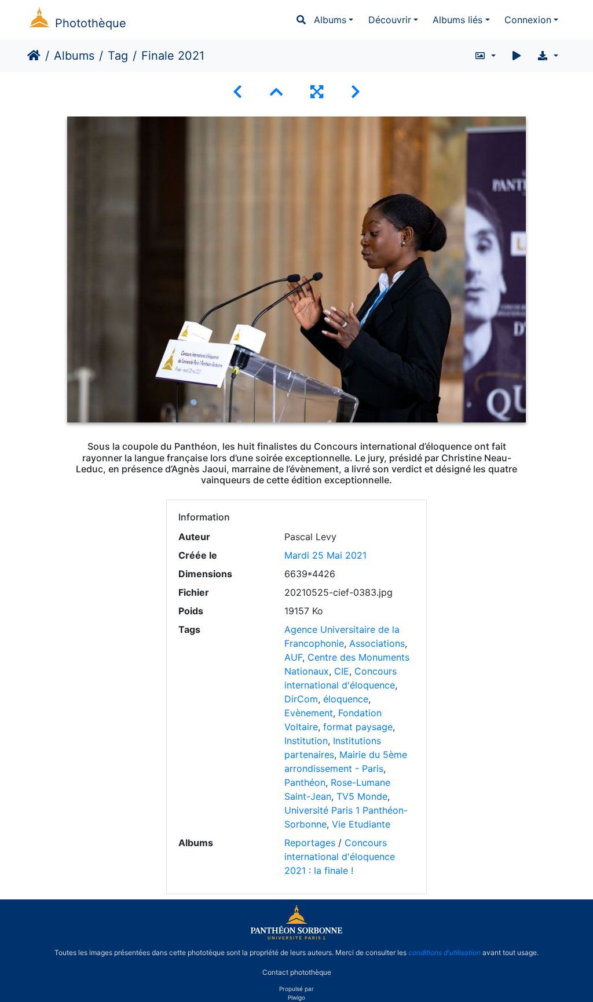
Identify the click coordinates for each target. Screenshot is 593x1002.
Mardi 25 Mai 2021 (325, 555)
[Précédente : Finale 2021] (237, 92)
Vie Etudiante (361, 824)
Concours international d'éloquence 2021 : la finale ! (339, 856)
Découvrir (389, 19)
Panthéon (304, 782)
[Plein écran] (316, 92)
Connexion (527, 19)
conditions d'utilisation (444, 952)
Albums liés (457, 19)
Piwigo (296, 997)
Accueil (34, 55)
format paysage (358, 727)
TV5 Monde (361, 796)
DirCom (301, 699)
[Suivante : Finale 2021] (355, 92)
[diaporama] (516, 55)
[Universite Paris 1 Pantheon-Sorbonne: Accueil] (296, 937)
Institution (306, 740)
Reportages (309, 842)
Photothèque (90, 23)
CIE (341, 671)
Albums (330, 19)
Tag (118, 56)
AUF (293, 657)
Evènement (308, 713)
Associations (377, 643)
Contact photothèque (296, 972)
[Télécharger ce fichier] (547, 55)
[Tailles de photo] (485, 55)
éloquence (345, 699)
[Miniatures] (276, 92)
